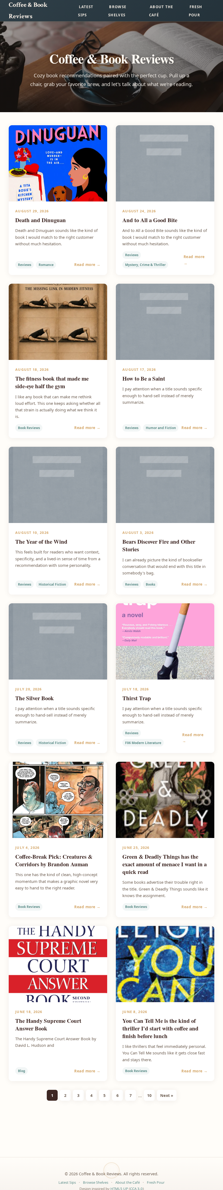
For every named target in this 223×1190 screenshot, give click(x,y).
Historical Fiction (52, 584)
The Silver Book (34, 698)
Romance (46, 264)
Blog (21, 1071)
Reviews (24, 264)
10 (149, 1095)
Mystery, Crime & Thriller (145, 264)
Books (150, 584)
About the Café (161, 10)
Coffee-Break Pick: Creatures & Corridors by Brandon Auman (53, 860)
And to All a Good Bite (149, 220)
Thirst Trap (136, 698)
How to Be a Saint (143, 378)
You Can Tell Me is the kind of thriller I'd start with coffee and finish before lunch (160, 1028)
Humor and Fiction (161, 428)
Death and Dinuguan (40, 220)
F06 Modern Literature (143, 743)
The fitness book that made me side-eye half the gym (52, 382)
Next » (166, 1095)
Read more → (87, 264)
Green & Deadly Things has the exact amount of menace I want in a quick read (164, 864)
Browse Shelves (117, 10)
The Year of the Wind (41, 541)
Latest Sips (85, 10)
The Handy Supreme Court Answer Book (48, 1024)
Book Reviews (29, 428)
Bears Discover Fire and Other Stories (158, 545)
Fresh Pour (195, 10)
